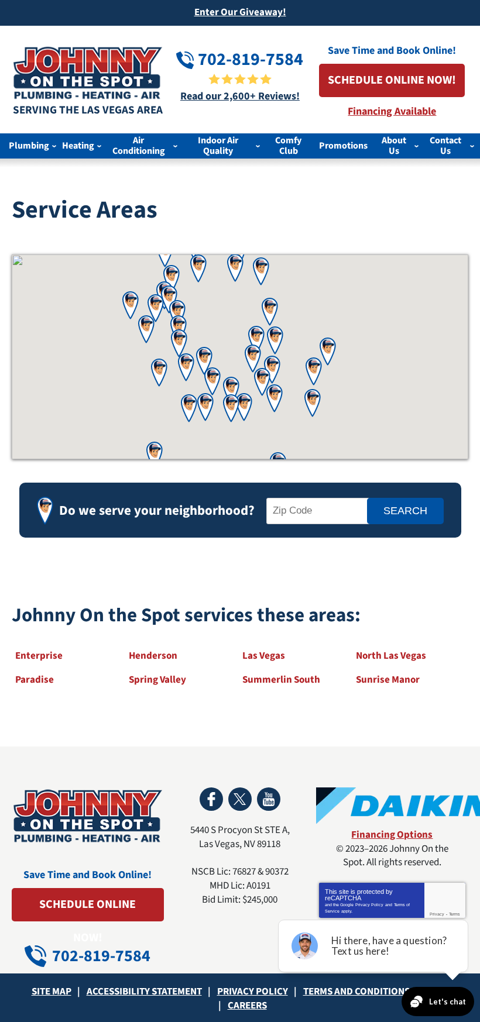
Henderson (153, 656)
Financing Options (392, 835)
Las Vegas (263, 656)
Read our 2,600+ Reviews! (240, 96)
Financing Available (392, 111)
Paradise (34, 680)
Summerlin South (281, 680)
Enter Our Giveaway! (240, 12)
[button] (328, 351)
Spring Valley (157, 680)
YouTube (268, 799)
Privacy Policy (369, 905)
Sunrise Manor (388, 680)
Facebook (211, 799)
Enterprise (39, 656)
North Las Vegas (391, 656)
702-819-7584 (248, 59)
